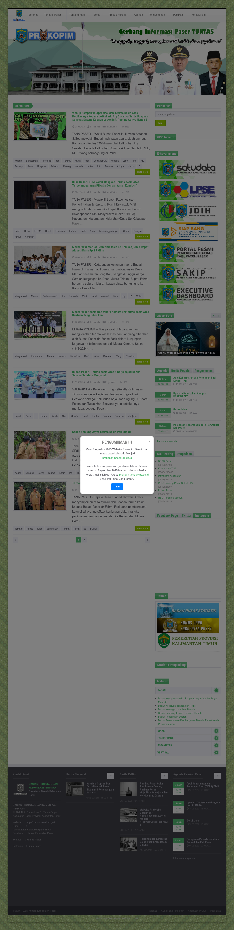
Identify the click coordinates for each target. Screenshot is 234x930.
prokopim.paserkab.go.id (117, 458)
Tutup (117, 486)
